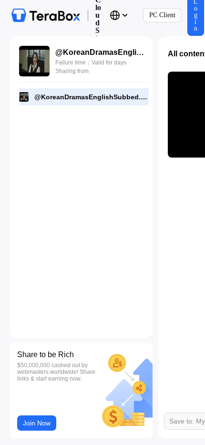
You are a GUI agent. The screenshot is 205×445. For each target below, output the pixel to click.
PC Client (162, 15)
